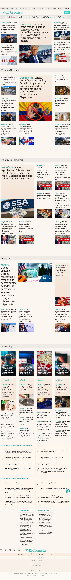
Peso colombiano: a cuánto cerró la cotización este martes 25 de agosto (19, 463)
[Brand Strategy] (28, 554)
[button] (68, 491)
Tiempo (49, 8)
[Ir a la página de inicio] (13, 12)
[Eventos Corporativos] (34, 554)
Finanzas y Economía (12, 160)
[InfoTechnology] (41, 554)
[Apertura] (21, 555)
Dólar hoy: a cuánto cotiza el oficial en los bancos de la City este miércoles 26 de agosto (55, 502)
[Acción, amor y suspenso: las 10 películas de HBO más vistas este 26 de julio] (26, 363)
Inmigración (34, 8)
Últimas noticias (4, 8)
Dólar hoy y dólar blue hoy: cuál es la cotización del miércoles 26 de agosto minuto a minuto (19, 496)
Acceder (67, 12)
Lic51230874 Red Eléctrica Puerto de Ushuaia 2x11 (54, 488)
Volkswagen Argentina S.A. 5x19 (49, 483)
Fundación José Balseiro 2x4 (12, 483)
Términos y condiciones (36, 565)
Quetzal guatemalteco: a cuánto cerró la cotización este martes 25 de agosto (53, 458)
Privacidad (35, 567)
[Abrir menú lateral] (1, 12)
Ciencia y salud (57, 8)
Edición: (66, 8)
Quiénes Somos (41, 557)
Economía (25, 8)
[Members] (49, 554)
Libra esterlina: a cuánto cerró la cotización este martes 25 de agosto (19, 458)
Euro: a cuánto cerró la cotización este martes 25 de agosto (55, 463)
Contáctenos (29, 557)
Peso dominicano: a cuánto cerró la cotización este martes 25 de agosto (19, 469)
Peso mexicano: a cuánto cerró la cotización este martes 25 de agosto (54, 450)
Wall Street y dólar (16, 8)
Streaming (42, 8)
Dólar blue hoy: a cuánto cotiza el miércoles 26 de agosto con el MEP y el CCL (54, 496)
